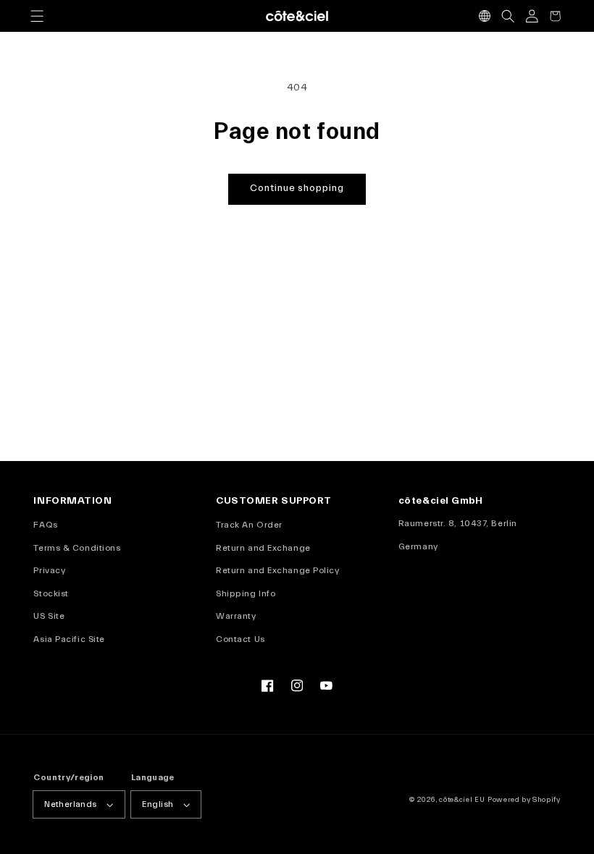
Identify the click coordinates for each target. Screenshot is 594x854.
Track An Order (249, 525)
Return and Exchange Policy (277, 570)
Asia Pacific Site (68, 639)
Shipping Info (245, 593)
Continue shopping (297, 188)
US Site (48, 616)
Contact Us (240, 639)
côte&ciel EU (462, 799)
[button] (37, 16)
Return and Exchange (263, 548)
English (158, 804)
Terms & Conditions (76, 548)
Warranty (236, 616)
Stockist (50, 593)
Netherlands (70, 804)
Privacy (49, 570)
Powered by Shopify (524, 799)
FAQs (45, 525)
